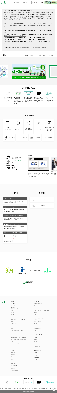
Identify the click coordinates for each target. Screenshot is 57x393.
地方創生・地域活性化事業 (39, 318)
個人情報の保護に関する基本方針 (5, 388)
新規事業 (35, 337)
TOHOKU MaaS (36, 325)
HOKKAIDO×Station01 (37, 328)
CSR (34, 353)
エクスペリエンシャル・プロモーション (18, 330)
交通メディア (36, 301)
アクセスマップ (14, 308)
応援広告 (35, 312)
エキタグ (12, 328)
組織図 (12, 314)
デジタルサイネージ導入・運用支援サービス (41, 310)
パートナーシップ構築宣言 (32, 388)
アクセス (35, 355)
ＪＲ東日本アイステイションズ (16, 343)
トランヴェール (8, 238)
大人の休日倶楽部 (8, 241)
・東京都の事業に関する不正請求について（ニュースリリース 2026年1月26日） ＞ (25, 39)
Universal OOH (13, 323)
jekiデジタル (13, 350)
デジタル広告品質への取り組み (42, 388)
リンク (12, 315)
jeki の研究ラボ (14, 363)
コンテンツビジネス (38, 334)
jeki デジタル (13, 325)
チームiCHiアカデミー (37, 321)
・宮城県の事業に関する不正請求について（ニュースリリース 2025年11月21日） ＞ (25, 37)
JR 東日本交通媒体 (37, 350)
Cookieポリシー (24, 388)
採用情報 (35, 352)
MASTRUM (35, 307)
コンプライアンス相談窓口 (52, 388)
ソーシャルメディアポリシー (17, 388)
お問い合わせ (28, 2)
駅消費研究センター (14, 368)
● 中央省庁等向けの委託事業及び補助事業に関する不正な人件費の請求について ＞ (25, 47)
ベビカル (35, 323)
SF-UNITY (13, 326)
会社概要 (13, 307)
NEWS (9, 2)
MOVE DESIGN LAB (14, 365)
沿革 (12, 310)
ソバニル (35, 341)
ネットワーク (14, 312)
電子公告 (35, 359)
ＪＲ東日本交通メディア (38, 303)
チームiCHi (35, 319)
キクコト (12, 321)
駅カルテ (35, 330)
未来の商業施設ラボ (14, 370)
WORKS (11, 2)
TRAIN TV (35, 305)
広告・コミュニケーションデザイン (18, 319)
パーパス (13, 305)
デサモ (35, 314)
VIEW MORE (51, 55)
